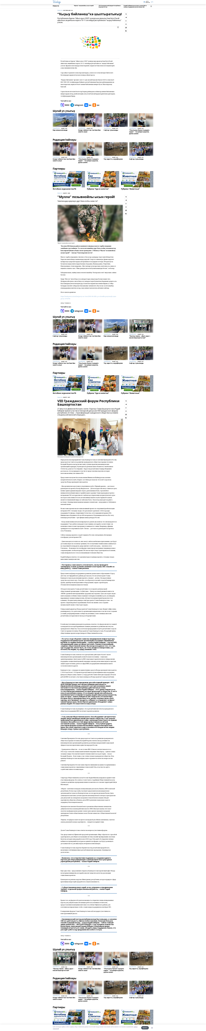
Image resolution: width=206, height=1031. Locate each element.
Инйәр (57, 1)
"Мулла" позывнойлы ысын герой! (84, 5)
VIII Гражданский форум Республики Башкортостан (109, 6)
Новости (56, 6)
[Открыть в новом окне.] (65, 105)
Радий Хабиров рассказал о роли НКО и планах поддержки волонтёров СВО (135, 6)
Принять (145, 1028)
